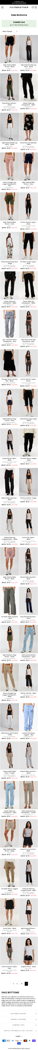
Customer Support (19, 1013)
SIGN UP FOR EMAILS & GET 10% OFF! (18, 1030)
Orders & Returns (18, 1019)
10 (21, 984)
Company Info (18, 1025)
